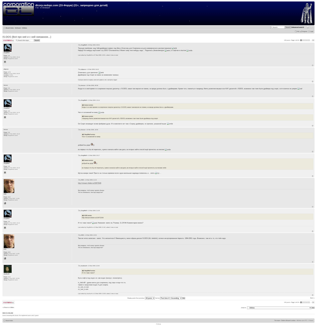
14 (313, 40)
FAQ (298, 31)
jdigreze (83, 69)
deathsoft (84, 265)
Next (311, 298)
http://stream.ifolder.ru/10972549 (89, 183)
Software (18, 28)
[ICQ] (5, 62)
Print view (307, 27)
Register (304, 31)
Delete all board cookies (288, 320)
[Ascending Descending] (178, 298)
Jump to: (243, 307)
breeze (83, 85)
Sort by (157, 298)
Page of (295, 40)
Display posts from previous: (136, 298)
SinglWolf (84, 45)
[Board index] (19, 9)
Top (312, 65)
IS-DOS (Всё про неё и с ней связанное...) (26, 36)
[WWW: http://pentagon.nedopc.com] (5, 203)
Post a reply (6, 39)
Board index (10, 28)
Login (311, 31)
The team (277, 320)
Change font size (311, 27)
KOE (82, 180)
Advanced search (297, 27)
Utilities (24, 28)
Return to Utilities (9, 307)
